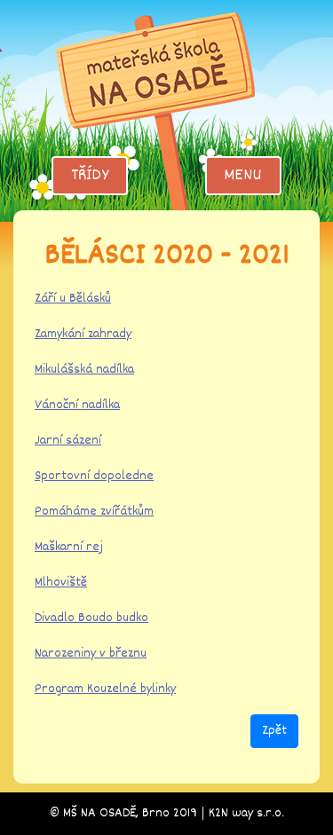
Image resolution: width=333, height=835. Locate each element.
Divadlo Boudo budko (91, 618)
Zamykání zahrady (83, 334)
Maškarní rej (69, 547)
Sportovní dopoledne (94, 476)
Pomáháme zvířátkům (94, 511)
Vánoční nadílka (77, 405)
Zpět (274, 731)
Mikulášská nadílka (84, 369)
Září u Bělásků (73, 298)
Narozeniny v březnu (91, 653)
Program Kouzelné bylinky (105, 689)
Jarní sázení (68, 440)
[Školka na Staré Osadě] (167, 110)
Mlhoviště (61, 582)
